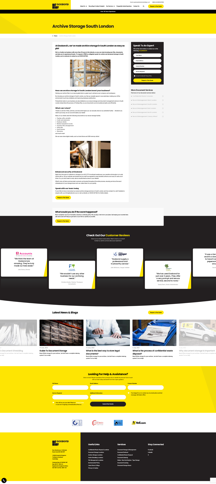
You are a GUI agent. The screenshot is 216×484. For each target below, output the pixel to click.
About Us (82, 6)
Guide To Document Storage (53, 350)
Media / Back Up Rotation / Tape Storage (128, 460)
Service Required (57, 393)
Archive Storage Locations (95, 455)
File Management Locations (95, 460)
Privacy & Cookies (93, 468)
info (67, 193)
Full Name (55, 383)
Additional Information (96, 393)
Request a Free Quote (156, 6)
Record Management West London (145, 100)
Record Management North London (145, 112)
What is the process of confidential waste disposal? (153, 352)
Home (55, 36)
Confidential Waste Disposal (125, 455)
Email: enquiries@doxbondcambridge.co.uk (140, 2)
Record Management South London (145, 104)
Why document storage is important (197, 350)
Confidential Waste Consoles (143, 96)
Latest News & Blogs (94, 465)
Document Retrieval (122, 452)
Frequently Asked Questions (124, 6)
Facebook (150, 449)
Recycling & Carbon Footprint (96, 6)
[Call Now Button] (4, 480)
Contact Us (136, 6)
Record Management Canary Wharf (145, 116)
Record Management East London (144, 108)
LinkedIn (150, 452)
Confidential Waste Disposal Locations (98, 449)
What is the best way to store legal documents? (103, 352)
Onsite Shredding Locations (95, 457)
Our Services (109, 6)
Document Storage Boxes (124, 465)
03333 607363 (94, 193)
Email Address (94, 383)
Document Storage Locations (96, 452)
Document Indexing (122, 457)
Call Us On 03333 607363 (158, 2)
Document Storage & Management (126, 449)
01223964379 (143, 51)
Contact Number (132, 383)
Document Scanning (122, 462)
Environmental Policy (94, 462)
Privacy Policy (148, 76)
